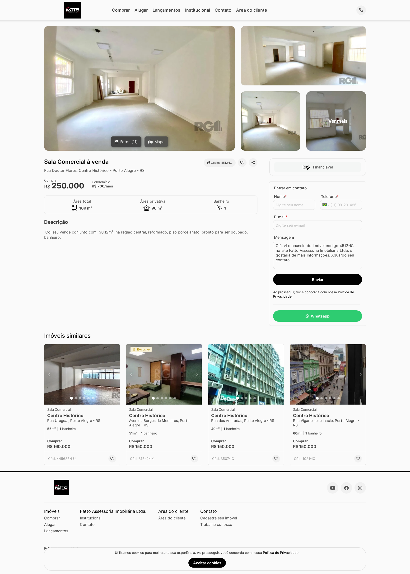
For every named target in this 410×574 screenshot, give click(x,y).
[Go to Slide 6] (93, 398)
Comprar (121, 10)
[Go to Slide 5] (88, 398)
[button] (82, 374)
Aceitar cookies (207, 562)
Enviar (317, 279)
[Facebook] (346, 488)
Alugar (141, 10)
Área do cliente (251, 10)
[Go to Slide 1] (71, 398)
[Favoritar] (242, 162)
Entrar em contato (290, 188)
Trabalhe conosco (216, 524)
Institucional (197, 10)
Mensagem (284, 237)
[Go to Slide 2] (76, 398)
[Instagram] (360, 488)
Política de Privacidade (280, 553)
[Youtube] (332, 488)
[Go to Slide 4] (84, 398)
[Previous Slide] (49, 374)
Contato (223, 10)
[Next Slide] (115, 374)
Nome (280, 196)
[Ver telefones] (361, 10)
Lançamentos (166, 10)
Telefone (330, 196)
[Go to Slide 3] (80, 398)
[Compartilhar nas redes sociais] (253, 162)
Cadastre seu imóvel (218, 518)
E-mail (280, 217)
